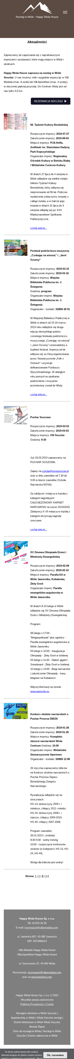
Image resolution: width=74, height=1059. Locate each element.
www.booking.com (41, 976)
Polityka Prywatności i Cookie (37, 1004)
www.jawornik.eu (39, 691)
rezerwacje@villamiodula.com (41, 927)
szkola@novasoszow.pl (55, 471)
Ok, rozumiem (55, 1055)
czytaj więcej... (38, 228)
